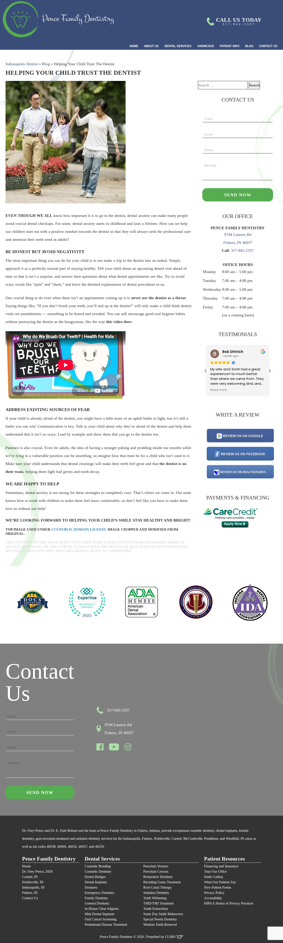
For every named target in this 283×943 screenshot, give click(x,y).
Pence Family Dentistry (49, 859)
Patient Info (229, 46)
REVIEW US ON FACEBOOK (243, 454)
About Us (151, 46)
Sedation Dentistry (156, 893)
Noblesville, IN (33, 882)
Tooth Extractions (155, 908)
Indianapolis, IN (33, 887)
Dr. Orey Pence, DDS (37, 871)
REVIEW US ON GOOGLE (243, 436)
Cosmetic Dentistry (98, 871)
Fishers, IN (30, 893)
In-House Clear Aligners (102, 908)
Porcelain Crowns (155, 871)
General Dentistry (97, 903)
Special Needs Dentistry (160, 919)
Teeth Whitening (154, 898)
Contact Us (268, 46)
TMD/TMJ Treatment (158, 903)
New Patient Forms (217, 887)
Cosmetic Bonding (98, 866)
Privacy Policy (214, 893)
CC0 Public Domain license (78, 529)
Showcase (205, 46)
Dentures (91, 887)
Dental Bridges (95, 877)
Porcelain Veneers (155, 866)
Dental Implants (96, 882)
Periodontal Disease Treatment (106, 924)
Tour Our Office (215, 871)
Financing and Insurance (221, 866)
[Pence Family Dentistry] (58, 19)
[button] (269, 370)
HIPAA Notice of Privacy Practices (228, 903)
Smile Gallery (213, 877)
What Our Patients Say (220, 882)
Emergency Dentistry (99, 893)
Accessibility (213, 898)
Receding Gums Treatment (162, 882)
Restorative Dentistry (158, 877)
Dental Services (177, 46)
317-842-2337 (242, 250)
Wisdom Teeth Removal (160, 924)
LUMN (170, 937)
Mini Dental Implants (99, 914)
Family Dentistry (96, 898)
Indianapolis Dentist (22, 64)
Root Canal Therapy (157, 887)
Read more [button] (218, 390)
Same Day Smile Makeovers (163, 914)
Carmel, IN (30, 877)
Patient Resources (224, 859)
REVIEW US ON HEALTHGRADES (243, 472)
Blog (249, 46)
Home (134, 46)
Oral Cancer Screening (101, 919)
